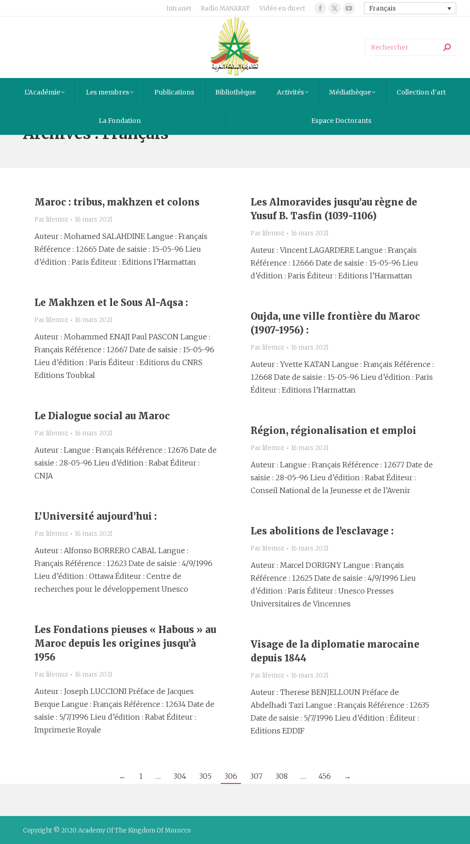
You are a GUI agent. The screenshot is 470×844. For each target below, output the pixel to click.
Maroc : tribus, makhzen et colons (117, 202)
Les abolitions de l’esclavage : (322, 531)
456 (325, 776)
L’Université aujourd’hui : (95, 516)
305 (205, 776)
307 (256, 776)
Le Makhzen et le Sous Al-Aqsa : (111, 302)
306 (230, 776)
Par (51, 219)
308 (281, 776)
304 (179, 776)
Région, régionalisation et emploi (333, 430)
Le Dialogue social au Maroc (102, 416)
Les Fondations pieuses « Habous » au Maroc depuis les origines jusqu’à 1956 (125, 643)
